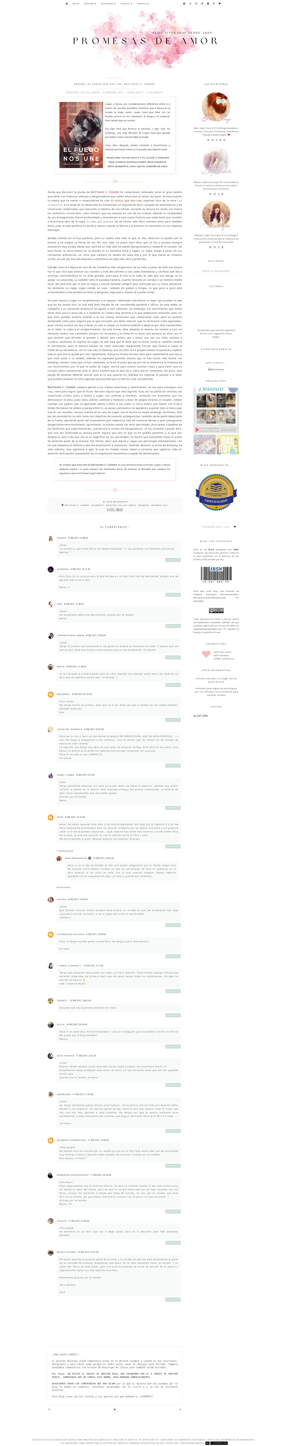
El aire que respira (100, 221)
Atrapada (63, 569)
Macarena (63, 694)
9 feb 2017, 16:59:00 (78, 899)
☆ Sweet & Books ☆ (69, 966)
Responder (173, 560)
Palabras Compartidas (71, 1140)
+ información (219, 1443)
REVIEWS (90, 4)
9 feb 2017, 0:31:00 (85, 775)
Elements (98, 505)
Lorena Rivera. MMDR (70, 635)
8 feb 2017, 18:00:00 (96, 635)
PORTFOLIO (143, 4)
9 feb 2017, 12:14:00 (75, 817)
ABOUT (76, 4)
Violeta (62, 1221)
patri (60, 817)
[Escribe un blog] (111, 509)
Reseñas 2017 (159, 505)
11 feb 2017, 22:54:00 (100, 1175)
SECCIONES (108, 4)
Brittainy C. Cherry (77, 505)
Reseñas (144, 505)
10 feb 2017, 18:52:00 (80, 1000)
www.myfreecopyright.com (207, 629)
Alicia (61, 1025)
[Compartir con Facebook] (118, 509)
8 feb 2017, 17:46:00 (74, 604)
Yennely (62, 1001)
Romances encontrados (73, 1175)
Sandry (61, 538)
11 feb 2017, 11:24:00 (82, 1094)
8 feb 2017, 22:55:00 (94, 729)
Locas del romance (69, 729)
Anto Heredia (65, 1056)
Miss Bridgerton (76, 858)
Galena (61, 899)
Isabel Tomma (65, 775)
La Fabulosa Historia (70, 934)
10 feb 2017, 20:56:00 (76, 1024)
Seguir (216, 337)
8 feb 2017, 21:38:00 (76, 667)
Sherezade (64, 1094)
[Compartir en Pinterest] (121, 509)
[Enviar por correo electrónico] (108, 509)
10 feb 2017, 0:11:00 (93, 966)
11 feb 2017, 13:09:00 (98, 1140)
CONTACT (126, 4)
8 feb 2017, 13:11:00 (80, 569)
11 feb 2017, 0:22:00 (86, 1056)
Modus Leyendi (66, 1252)
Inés (59, 604)
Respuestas (66, 851)
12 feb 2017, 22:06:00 (78, 1221)
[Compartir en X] (115, 509)
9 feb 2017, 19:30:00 (96, 934)
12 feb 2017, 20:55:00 (103, 858)
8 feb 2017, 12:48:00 (78, 538)
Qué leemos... (216, 363)
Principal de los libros (121, 505)
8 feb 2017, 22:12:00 (82, 694)
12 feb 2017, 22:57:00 (88, 1252)
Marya (61, 667)
